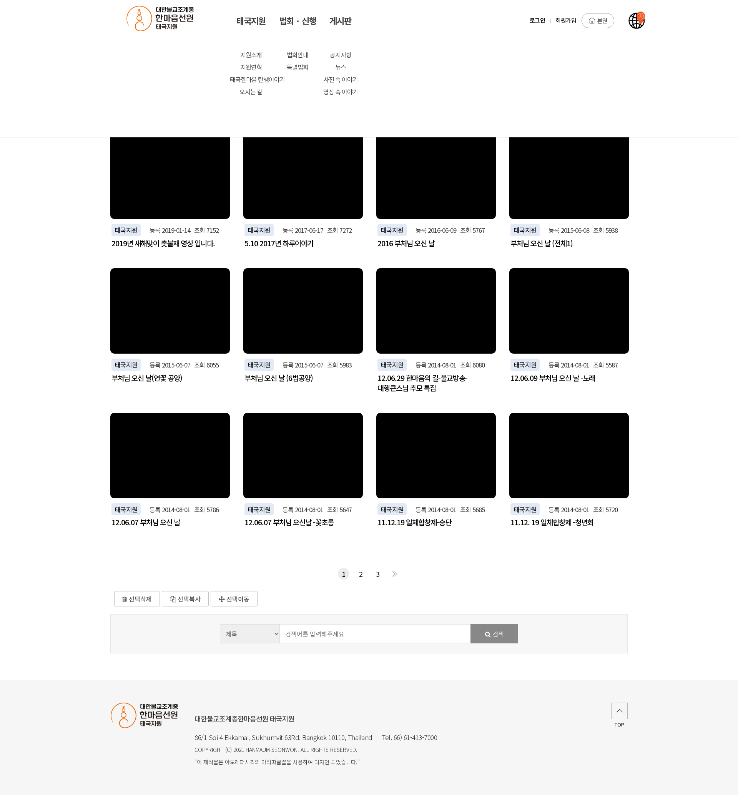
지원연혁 (251, 67)
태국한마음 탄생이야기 (251, 79)
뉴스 (340, 67)
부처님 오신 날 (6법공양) (278, 378)
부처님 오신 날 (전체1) (541, 243)
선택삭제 (139, 598)
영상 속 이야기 (340, 91)
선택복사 (188, 598)
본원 (602, 20)
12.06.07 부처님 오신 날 (145, 522)
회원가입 (565, 20)
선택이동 (237, 598)
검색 (497, 633)
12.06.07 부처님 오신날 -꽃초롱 (289, 522)
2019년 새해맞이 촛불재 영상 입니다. (163, 243)
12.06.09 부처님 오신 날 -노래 (552, 378)
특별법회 (297, 67)
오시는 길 (250, 91)
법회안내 (297, 54)
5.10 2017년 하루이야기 (278, 243)
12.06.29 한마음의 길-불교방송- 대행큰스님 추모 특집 (422, 383)
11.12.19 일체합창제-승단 (414, 522)
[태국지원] (164, 20)
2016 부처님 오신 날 (405, 243)
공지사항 (340, 54)
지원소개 (251, 54)
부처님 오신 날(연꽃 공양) (146, 378)
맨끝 (394, 574)
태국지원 (126, 230)
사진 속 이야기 (340, 79)
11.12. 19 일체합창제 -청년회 (551, 522)
